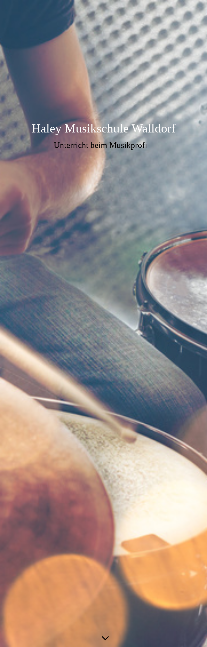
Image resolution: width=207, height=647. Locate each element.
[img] (103, 323)
